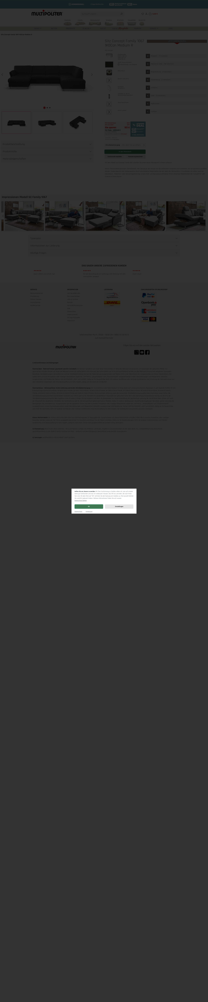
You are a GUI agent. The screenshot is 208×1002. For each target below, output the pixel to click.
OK (89, 507)
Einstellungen (119, 507)
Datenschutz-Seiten (81, 501)
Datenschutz (78, 512)
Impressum (89, 512)
